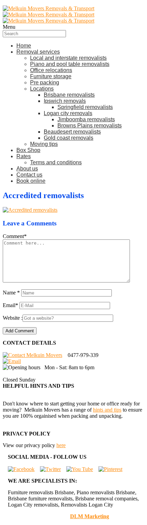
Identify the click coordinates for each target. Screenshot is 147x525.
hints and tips (107, 410)
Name (11, 292)
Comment (15, 236)
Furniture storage (50, 76)
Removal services (38, 52)
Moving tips (44, 144)
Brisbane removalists (69, 95)
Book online (30, 181)
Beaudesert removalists (72, 132)
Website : (13, 318)
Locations (42, 89)
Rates (23, 156)
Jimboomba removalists (86, 119)
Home (23, 46)
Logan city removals (68, 113)
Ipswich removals (65, 101)
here (61, 445)
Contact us (29, 175)
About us (27, 168)
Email (10, 305)
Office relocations (51, 70)
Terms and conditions (56, 162)
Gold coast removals (68, 138)
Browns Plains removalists (89, 125)
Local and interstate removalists (68, 58)
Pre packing (44, 82)
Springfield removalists (85, 107)
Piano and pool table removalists (69, 64)
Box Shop (28, 150)
